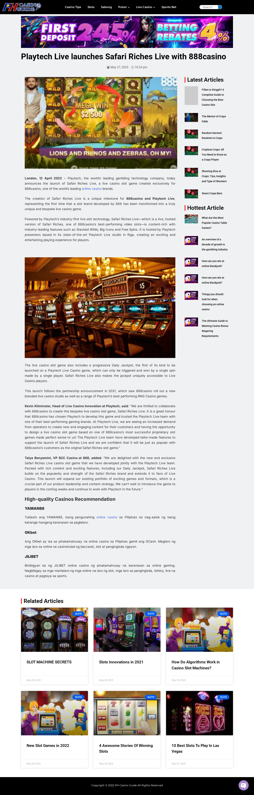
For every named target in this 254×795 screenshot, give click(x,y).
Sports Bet (169, 7)
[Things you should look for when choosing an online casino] (191, 295)
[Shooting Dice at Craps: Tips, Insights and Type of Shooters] (191, 172)
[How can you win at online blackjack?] (191, 262)
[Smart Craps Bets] (191, 193)
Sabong (106, 7)
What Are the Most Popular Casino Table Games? (214, 222)
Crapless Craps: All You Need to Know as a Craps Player (214, 154)
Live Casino (144, 7)
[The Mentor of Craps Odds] (191, 117)
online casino (92, 189)
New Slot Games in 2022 (48, 745)
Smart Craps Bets (212, 193)
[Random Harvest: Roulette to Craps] (191, 134)
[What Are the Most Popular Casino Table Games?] (191, 218)
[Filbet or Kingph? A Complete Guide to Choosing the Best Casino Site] (191, 95)
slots (91, 7)
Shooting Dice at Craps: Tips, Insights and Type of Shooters (214, 176)
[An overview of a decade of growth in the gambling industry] (191, 240)
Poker (122, 7)
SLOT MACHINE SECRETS (49, 662)
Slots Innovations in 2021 (121, 662)
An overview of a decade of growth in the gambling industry (215, 244)
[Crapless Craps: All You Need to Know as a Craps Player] (191, 150)
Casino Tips (73, 7)
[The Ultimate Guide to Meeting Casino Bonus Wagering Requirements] (191, 322)
